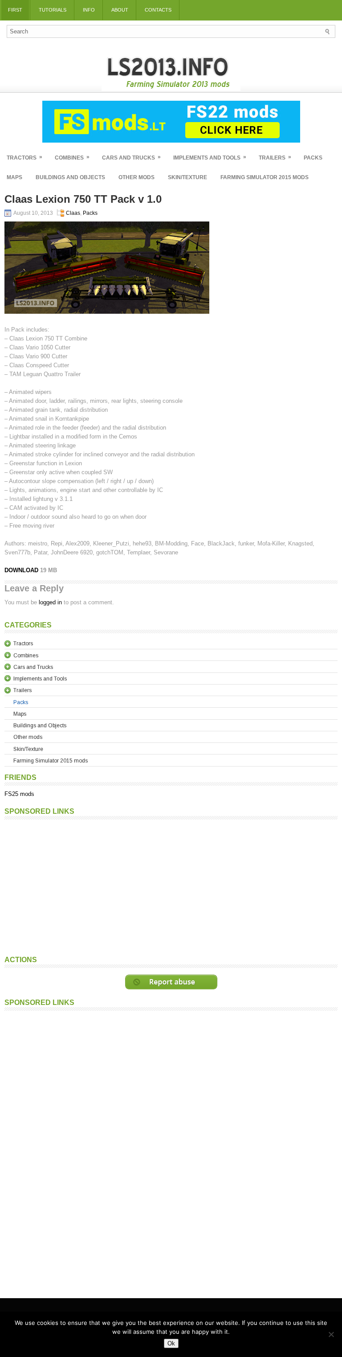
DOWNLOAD (22, 570)
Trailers (275, 157)
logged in (50, 602)
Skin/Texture (187, 177)
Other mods (136, 177)
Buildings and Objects (70, 177)
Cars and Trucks (131, 157)
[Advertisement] (171, 886)
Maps (14, 177)
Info (89, 9)
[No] (330, 1334)
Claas (73, 213)
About (119, 9)
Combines (72, 157)
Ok (171, 1343)
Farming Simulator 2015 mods (264, 177)
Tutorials (52, 9)
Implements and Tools (209, 157)
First (15, 9)
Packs (313, 158)
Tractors (24, 157)
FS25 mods (19, 794)
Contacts (158, 9)
